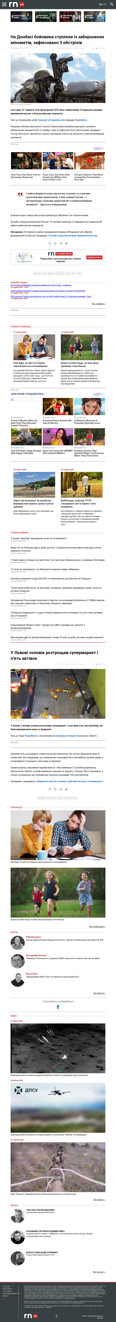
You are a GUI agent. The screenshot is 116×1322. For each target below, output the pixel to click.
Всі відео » (99, 1199)
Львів (59, 798)
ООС (44, 273)
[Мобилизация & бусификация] (46, 21)
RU (105, 4)
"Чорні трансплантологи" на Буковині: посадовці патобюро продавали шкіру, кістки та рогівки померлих (56, 589)
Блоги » (15, 932)
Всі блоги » (99, 993)
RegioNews (81, 120)
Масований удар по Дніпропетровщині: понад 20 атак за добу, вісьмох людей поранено (57, 637)
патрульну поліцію (66, 735)
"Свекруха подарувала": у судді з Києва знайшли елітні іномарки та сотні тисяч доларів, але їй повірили (57, 614)
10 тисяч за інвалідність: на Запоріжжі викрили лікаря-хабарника (45, 569)
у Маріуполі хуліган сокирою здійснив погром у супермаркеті (69, 781)
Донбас (37, 273)
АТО (74, 273)
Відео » (14, 1016)
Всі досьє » (99, 1272)
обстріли (59, 273)
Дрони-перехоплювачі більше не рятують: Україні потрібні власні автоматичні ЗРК (64, 940)
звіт (79, 273)
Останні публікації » (21, 327)
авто (75, 798)
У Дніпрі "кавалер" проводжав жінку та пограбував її (39, 538)
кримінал (51, 798)
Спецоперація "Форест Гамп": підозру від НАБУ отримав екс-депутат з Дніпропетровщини (48, 626)
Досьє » (15, 1205)
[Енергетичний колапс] (21, 21)
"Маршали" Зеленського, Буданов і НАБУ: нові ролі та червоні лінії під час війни (63, 958)
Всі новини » (98, 303)
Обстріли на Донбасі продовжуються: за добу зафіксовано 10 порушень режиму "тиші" (51, 296)
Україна (41, 798)
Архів (5, 1296)
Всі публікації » (97, 926)
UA (100, 4)
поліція (67, 798)
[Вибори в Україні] (94, 21)
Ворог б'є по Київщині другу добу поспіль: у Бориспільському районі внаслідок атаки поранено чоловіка (56, 549)
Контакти (7, 1289)
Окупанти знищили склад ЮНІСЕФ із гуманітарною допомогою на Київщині (51, 578)
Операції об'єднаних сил (51, 120)
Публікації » (17, 807)
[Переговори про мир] (70, 21)
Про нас (6, 1287)
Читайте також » (19, 283)
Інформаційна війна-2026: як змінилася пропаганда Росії (52, 977)
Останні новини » (20, 533)
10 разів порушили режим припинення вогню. (73, 235)
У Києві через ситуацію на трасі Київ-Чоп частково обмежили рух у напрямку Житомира (58, 560)
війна (51, 273)
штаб (68, 273)
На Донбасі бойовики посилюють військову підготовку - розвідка (41, 285)
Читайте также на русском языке (71, 48)
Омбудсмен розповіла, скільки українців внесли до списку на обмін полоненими (48, 291)
